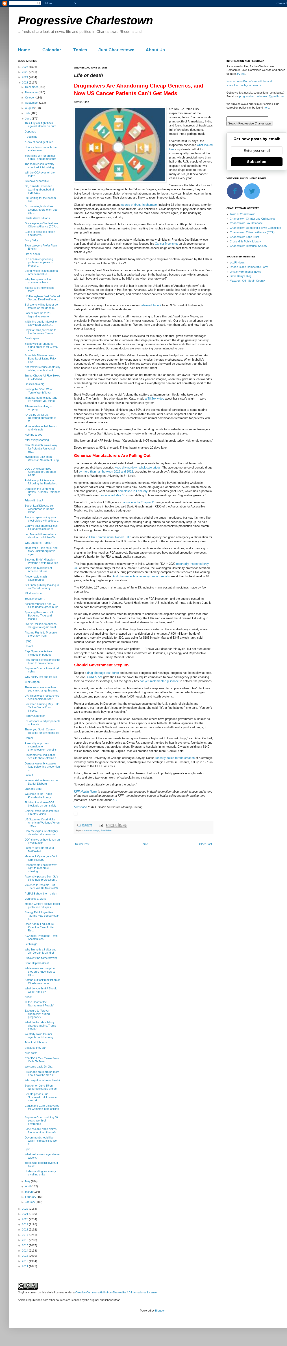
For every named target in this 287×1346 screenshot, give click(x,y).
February (31, 1196)
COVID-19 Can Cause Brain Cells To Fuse (42, 1060)
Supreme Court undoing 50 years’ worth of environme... (41, 1121)
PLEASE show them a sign (41, 893)
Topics (80, 49)
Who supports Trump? (38, 542)
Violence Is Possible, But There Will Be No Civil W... (42, 887)
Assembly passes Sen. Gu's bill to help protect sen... (41, 878)
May (28, 1181)
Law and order (33, 788)
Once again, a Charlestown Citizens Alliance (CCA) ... (42, 225)
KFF (115, 800)
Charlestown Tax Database (246, 223)
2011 (25, 1266)
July (28, 113)
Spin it (28, 1149)
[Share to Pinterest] (125, 825)
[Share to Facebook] (120, 825)
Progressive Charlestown (85, 20)
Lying (28, 641)
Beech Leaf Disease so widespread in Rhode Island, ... (39, 509)
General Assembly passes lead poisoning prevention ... (42, 767)
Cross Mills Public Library (245, 241)
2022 (25, 1208)
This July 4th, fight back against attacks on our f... (41, 125)
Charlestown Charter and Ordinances (252, 218)
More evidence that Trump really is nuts (41, 428)
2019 (25, 1224)
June (28, 118)
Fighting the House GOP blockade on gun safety (40, 804)
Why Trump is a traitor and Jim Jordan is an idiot (41, 951)
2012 (25, 1261)
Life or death (32, 254)
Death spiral (32, 338)
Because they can (35, 1047)
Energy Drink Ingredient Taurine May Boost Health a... (42, 915)
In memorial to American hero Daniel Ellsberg (42, 782)
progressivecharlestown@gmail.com (261, 96)
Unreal (29, 738)
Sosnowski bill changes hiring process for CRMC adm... (41, 347)
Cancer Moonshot (166, 243)
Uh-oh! (29, 646)
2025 (25, 72)
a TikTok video (154, 398)
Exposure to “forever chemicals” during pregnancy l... (37, 1014)
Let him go (31, 944)
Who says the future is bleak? (42, 1080)
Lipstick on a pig (34, 384)
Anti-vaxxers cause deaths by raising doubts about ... (42, 369)
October (30, 97)
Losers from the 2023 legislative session (37, 315)
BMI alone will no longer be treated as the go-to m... (41, 306)
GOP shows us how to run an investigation (42, 841)
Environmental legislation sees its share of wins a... (41, 756)
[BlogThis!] (112, 825)
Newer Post (82, 844)
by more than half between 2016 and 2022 (106, 471)
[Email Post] (100, 825)
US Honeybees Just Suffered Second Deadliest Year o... (42, 298)
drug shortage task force (103, 672)
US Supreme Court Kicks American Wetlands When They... (42, 823)
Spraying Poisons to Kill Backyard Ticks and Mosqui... (39, 616)
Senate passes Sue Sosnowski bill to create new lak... (41, 1097)
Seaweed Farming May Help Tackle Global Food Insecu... (42, 707)
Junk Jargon (32, 682)
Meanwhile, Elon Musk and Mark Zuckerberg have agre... (41, 551)
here (266, 107)
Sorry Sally (31, 240)
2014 (25, 1250)
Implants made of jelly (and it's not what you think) (41, 399)
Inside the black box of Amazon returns (38, 570)
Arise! (28, 997)
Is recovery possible (37, 181)
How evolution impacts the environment (41, 149)
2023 (25, 82)
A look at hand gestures (39, 142)
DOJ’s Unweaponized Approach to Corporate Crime (40, 472)
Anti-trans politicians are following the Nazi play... (41, 482)
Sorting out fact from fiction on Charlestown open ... (43, 981)
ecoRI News (237, 262)
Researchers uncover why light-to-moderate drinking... (41, 868)
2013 (25, 1255)
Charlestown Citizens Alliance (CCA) (252, 232)
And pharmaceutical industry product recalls (141, 576)
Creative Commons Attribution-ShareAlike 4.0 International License (116, 1292)
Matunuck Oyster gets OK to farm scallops (41, 858)
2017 (25, 1235)
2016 (25, 1240)
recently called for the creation (175, 758)
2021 (25, 1213)
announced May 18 (112, 495)
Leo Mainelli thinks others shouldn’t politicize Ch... (41, 536)
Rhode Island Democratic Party (249, 267)
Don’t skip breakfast (37, 963)
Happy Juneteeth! (35, 715)
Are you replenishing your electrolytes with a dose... (42, 519)
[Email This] (108, 825)
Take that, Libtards (36, 1042)
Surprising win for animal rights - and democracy (40, 157)
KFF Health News (85, 791)
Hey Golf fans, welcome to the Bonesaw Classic (40, 332)
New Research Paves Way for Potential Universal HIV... (41, 448)
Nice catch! (31, 1053)
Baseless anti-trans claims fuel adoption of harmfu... (41, 1131)
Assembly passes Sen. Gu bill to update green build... (42, 605)
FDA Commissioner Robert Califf (110, 537)
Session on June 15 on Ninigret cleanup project (41, 1087)
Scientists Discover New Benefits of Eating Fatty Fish (40, 359)
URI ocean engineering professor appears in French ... (39, 262)
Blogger (160, 1310)
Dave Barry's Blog (241, 276)
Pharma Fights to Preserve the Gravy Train (41, 634)
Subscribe (80, 807)
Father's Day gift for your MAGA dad (39, 849)
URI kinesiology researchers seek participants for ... (42, 697)
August (29, 108)
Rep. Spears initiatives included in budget (38, 653)
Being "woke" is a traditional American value (42, 272)
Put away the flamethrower (41, 958)
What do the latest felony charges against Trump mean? (40, 1025)
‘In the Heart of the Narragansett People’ (39, 1004)
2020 (25, 1219)
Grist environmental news (245, 271)
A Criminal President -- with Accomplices (41, 937)
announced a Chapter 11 (139, 502)
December (32, 87)
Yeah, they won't (34, 598)
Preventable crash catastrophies (36, 578)
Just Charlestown (116, 49)
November (32, 92)
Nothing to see (33, 434)
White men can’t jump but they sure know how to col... (40, 971)
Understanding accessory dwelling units (40, 1173)
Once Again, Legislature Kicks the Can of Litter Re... (39, 927)
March (29, 1191)
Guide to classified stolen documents (40, 233)
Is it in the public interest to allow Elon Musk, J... (41, 323)
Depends (30, 131)
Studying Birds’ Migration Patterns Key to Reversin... (42, 561)
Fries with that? (34, 500)
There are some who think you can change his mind (42, 689)
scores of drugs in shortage (139, 204)
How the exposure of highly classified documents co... (42, 833)
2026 (25, 66)
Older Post (205, 844)
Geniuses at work (35, 898)
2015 (25, 1245)
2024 (25, 77)
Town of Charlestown (242, 214)
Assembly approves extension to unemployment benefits (41, 746)
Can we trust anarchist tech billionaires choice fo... (41, 527)
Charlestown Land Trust (244, 237)
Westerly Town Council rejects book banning (39, 1036)
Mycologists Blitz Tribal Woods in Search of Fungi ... (42, 460)
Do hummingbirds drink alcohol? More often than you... (41, 209)
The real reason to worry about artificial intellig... (40, 166)
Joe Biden (106, 830)
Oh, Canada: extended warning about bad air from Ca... (40, 189)
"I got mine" (31, 136)
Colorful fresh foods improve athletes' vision (42, 812)
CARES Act (94, 677)
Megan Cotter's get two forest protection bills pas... (42, 905)
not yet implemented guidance (159, 681)
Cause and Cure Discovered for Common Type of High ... (42, 1109)
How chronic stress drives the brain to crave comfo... (42, 661)
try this (241, 73)
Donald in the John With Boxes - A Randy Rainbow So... (42, 492)
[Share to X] (116, 825)
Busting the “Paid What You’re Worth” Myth (38, 391)
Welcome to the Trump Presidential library (38, 795)
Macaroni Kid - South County (247, 280)
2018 (25, 1229)
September (32, 102)
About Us (155, 49)
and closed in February (132, 491)
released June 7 (151, 305)
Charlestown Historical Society (248, 246)
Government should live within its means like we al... (41, 1141)
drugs (96, 830)
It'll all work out (33, 593)
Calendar (51, 49)
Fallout (29, 775)
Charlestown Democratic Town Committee (255, 227)
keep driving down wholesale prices (138, 467)
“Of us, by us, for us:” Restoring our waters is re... (40, 418)
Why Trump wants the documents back (38, 281)
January (30, 1202)
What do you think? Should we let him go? (41, 990)
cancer (88, 830)
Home (24, 49)
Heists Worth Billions (37, 218)
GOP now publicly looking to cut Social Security (42, 587)
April (28, 1186)
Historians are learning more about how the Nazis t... (42, 1073)
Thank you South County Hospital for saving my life (42, 731)
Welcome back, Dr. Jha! (39, 1066)
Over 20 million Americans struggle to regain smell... (42, 626)
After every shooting (37, 440)
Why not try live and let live (41, 676)
